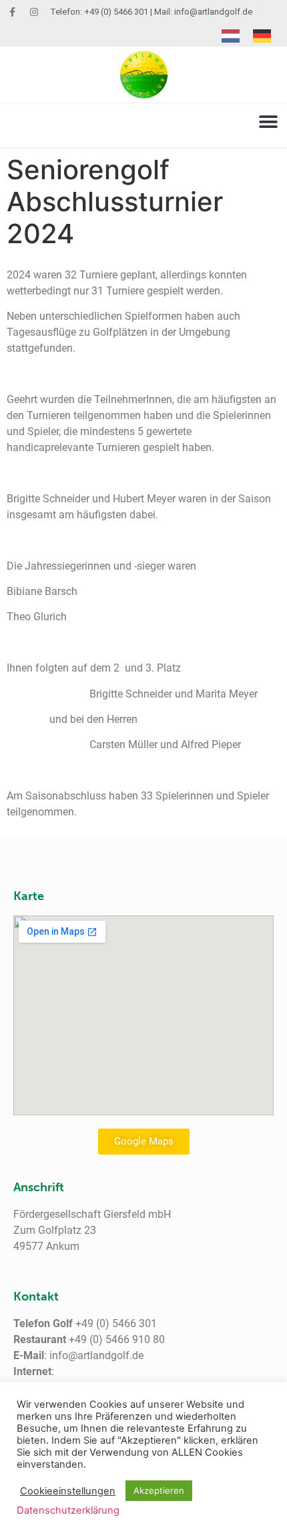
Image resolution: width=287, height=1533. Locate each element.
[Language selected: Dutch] (253, 35)
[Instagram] (34, 12)
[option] (265, 36)
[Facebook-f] (12, 12)
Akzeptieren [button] (158, 1490)
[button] (268, 122)
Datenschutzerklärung (68, 1510)
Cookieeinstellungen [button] (67, 1491)
